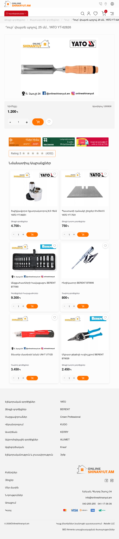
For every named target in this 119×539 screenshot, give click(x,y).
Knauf (63, 447)
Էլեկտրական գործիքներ (20, 401)
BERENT (65, 409)
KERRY (64, 432)
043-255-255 (89, 503)
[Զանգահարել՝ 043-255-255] (101, 4)
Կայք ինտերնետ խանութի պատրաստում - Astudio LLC (85, 523)
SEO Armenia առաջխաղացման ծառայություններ (88, 529)
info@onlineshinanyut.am (98, 497)
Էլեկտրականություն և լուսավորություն (29, 454)
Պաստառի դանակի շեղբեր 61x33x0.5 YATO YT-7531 (83, 212)
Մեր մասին (12, 487)
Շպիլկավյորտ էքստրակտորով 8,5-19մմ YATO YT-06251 (34, 212)
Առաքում (10, 502)
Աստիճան (11, 432)
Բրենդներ (11, 472)
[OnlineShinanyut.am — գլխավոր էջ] (18, 4)
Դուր (67, 19)
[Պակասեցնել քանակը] (13, 234)
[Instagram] (112, 480)
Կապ (8, 510)
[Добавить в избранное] (49, 121)
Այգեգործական (14, 447)
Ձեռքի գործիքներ (14, 19)
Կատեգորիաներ (16, 13)
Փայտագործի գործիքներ (44, 19)
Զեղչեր (9, 480)
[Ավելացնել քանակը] (23, 234)
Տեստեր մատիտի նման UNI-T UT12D (32, 354)
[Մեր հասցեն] (105, 4)
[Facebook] (106, 480)
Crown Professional (70, 416)
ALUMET (65, 439)
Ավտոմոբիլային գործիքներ (21, 439)
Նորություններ (14, 495)
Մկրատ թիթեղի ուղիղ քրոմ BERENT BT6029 (83, 356)
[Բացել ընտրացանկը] (112, 13)
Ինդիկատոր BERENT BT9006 (78, 282)
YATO (63, 401)
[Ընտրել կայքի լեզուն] (112, 3)
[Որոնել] (82, 13)
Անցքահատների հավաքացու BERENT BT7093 (33, 284)
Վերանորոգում (14, 424)
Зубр (62, 454)
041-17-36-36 (105, 503)
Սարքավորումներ (16, 416)
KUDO (63, 424)
